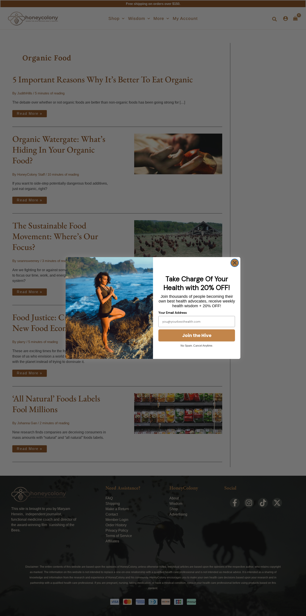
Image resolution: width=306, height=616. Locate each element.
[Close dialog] (235, 263)
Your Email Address (172, 313)
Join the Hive (196, 335)
